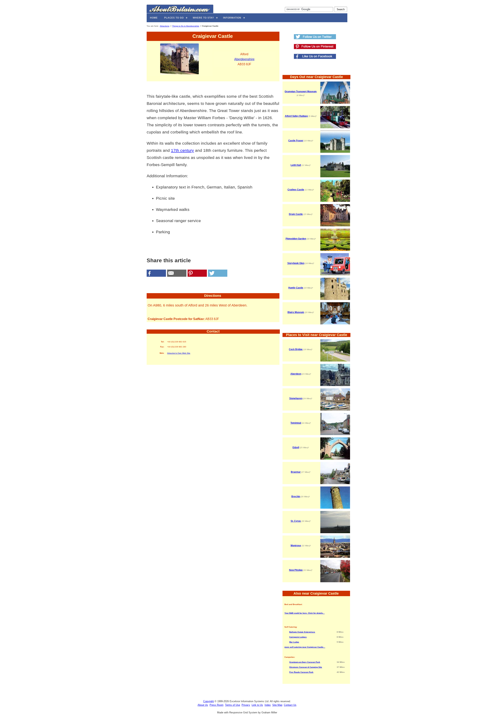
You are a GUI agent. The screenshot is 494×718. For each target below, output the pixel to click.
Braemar (296, 472)
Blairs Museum (296, 312)
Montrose (296, 545)
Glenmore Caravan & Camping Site (305, 667)
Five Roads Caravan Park (301, 672)
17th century (182, 150)
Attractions (164, 26)
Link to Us (257, 705)
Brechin (295, 496)
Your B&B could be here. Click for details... (304, 613)
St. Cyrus (296, 521)
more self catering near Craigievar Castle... (304, 647)
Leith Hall (296, 165)
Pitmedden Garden (296, 238)
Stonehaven (295, 398)
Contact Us (290, 705)
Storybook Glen (295, 263)
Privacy (246, 705)
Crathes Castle (296, 189)
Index (268, 705)
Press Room (216, 705)
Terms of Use (232, 705)
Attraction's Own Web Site (178, 353)
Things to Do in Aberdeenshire (185, 26)
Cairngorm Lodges (298, 637)
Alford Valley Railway (296, 116)
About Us (203, 705)
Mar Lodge (294, 642)
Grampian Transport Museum (301, 91)
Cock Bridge (296, 349)
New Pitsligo (296, 570)
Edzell (296, 447)
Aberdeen (295, 374)
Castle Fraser (295, 140)
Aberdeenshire (244, 59)
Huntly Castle (295, 287)
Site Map (277, 705)
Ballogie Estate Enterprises (302, 632)
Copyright (208, 701)
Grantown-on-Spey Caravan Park (304, 662)
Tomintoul (295, 423)
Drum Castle (296, 214)
